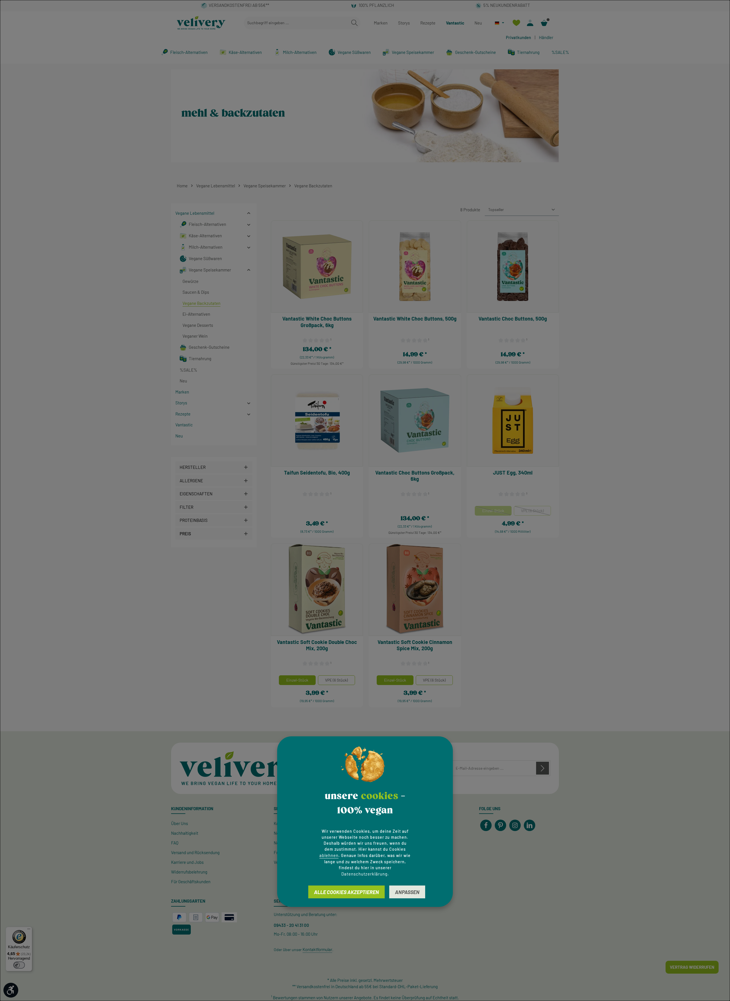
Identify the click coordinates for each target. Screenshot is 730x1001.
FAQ (175, 842)
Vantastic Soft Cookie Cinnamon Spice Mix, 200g (415, 645)
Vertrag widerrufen (692, 967)
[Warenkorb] (544, 23)
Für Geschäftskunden (190, 881)
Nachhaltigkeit (184, 833)
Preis (185, 533)
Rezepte (427, 22)
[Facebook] (486, 825)
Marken (381, 22)
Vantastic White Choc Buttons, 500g (415, 318)
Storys (404, 22)
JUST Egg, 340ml (512, 472)
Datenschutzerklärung (364, 873)
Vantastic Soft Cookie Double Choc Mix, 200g (317, 645)
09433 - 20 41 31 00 (291, 925)
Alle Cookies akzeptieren (346, 892)
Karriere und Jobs (187, 862)
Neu (478, 22)
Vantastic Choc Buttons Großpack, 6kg (415, 475)
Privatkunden (518, 37)
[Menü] (28, 930)
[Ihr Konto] (530, 23)
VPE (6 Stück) (536, 512)
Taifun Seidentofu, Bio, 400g (317, 472)
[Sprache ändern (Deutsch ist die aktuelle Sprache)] (499, 23)
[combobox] (296, 23)
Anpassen (407, 892)
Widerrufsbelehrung (189, 871)
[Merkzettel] (516, 23)
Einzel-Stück (497, 512)
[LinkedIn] (529, 825)
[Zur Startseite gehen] (201, 23)
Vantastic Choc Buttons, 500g (512, 318)
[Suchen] (354, 23)
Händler (546, 37)
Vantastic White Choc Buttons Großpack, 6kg (317, 321)
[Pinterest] (500, 825)
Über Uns (179, 823)
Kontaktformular (317, 949)
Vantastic (455, 22)
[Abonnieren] (542, 768)
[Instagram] (515, 825)
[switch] (19, 965)
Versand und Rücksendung (195, 852)
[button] (249, 213)
